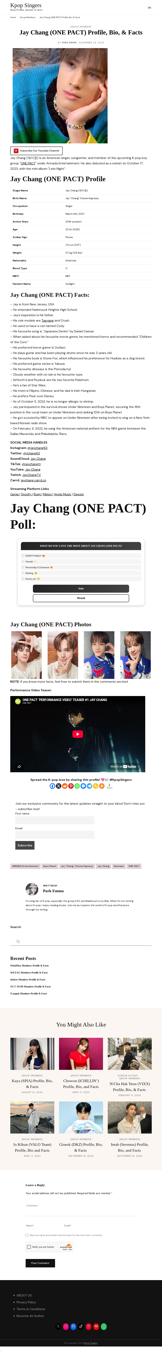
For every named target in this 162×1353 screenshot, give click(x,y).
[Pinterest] (71, 786)
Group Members (81, 26)
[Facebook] (52, 786)
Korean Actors (128, 1075)
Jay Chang (103, 866)
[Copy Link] (95, 786)
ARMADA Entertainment (25, 866)
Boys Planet (49, 866)
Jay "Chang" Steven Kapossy (77, 866)
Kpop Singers (25, 5)
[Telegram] (89, 786)
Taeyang (47, 320)
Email (18, 828)
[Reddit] (65, 786)
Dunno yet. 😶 (32, 579)
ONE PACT (28, 163)
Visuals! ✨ (31, 561)
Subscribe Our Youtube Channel (39, 150)
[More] (102, 786)
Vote (81, 588)
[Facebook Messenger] (83, 786)
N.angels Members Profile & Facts (28, 993)
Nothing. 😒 (31, 573)
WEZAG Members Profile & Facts (29, 972)
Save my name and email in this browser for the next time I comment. (66, 1235)
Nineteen (119, 866)
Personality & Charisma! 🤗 (39, 567)
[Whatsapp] (77, 786)
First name (22, 813)
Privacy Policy (26, 1302)
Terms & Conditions (31, 1309)
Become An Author (30, 1316)
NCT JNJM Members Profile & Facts (30, 986)
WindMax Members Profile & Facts (29, 965)
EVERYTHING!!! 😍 (35, 556)
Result (81, 598)
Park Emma (69, 42)
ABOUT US (24, 1295)
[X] (58, 786)
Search (15, 927)
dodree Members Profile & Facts (27, 979)
